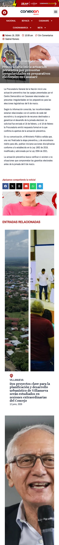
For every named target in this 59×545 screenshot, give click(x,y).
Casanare (44, 20)
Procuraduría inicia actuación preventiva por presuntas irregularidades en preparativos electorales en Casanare (26, 71)
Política (35, 60)
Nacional (11, 20)
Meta (40, 27)
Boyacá (25, 20)
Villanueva (16, 380)
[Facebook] (5, 12)
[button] (3, 4)
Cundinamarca (20, 27)
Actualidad (26, 60)
